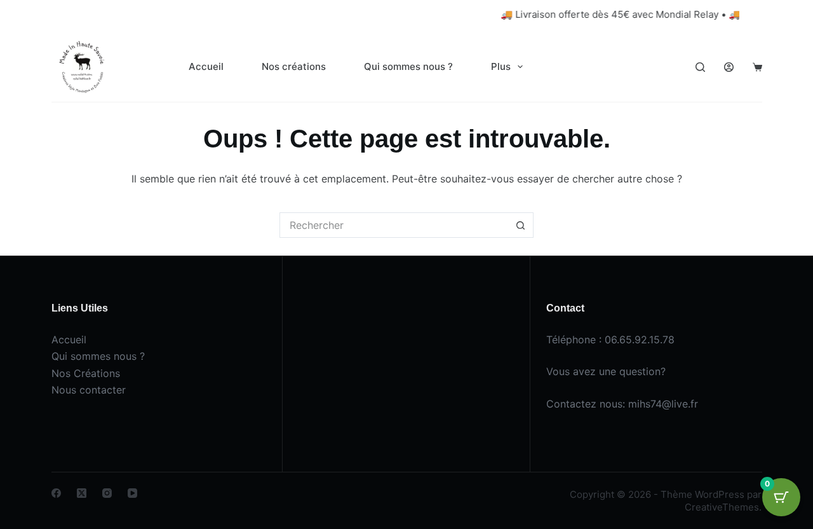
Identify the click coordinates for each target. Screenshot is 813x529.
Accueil (206, 66)
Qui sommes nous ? (408, 66)
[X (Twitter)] (81, 493)
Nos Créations (85, 373)
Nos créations (294, 66)
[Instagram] (107, 493)
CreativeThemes (722, 507)
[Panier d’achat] (757, 67)
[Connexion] (729, 67)
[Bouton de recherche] (521, 225)
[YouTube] (132, 493)
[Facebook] (56, 493)
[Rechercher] (700, 67)
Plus (501, 66)
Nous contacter (88, 389)
